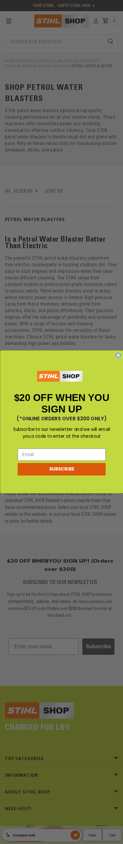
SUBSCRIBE (61, 469)
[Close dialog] (118, 355)
